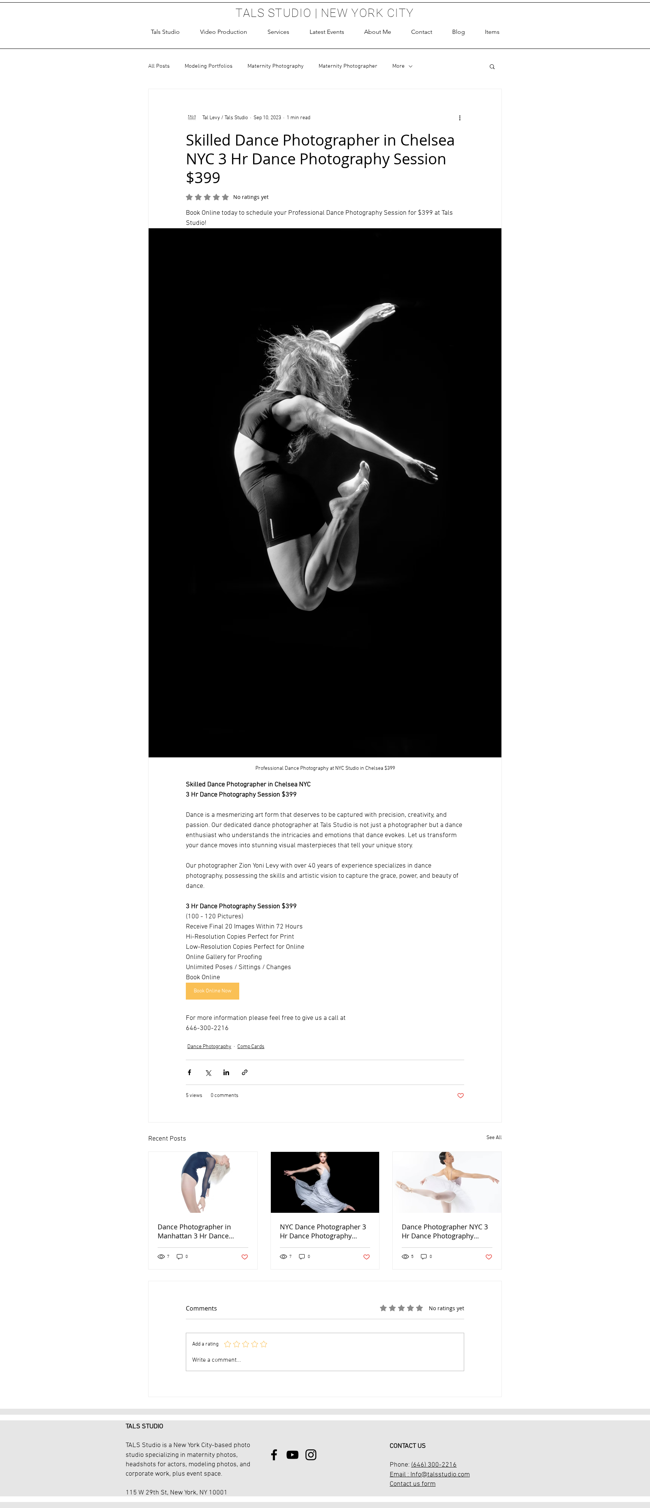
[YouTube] (292, 1454)
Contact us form (413, 1484)
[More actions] (459, 117)
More (398, 66)
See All (494, 1138)
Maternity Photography (276, 66)
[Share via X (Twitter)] (207, 1072)
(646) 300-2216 (434, 1465)
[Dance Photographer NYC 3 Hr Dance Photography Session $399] (447, 1182)
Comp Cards (250, 1047)
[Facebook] (274, 1454)
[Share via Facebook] (189, 1072)
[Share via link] (244, 1072)
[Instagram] (311, 1454)
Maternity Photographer (348, 66)
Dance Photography (209, 1047)
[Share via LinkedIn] (226, 1072)
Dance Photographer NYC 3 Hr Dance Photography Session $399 (445, 1231)
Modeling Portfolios (208, 66)
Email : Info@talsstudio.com (430, 1475)
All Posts (159, 66)
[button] (278, 31)
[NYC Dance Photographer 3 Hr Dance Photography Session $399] (325, 1182)
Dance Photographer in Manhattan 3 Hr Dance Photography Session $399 (199, 1231)
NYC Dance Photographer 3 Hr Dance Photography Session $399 (323, 1231)
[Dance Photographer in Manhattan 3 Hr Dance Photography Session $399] (203, 1182)
